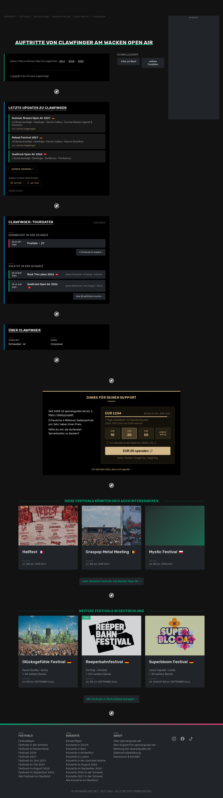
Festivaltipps (26, 741)
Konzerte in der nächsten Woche (86, 760)
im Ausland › (91, 252)
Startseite (10, 17)
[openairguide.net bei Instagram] (174, 739)
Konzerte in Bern (76, 748)
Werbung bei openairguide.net (132, 748)
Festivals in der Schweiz (33, 744)
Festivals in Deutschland (33, 748)
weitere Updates (21, 169)
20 (129, 433)
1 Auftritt (15, 76)
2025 (81, 61)
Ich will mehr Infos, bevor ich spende (111, 469)
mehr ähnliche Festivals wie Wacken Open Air (110, 581)
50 (146, 433)
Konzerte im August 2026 (81, 764)
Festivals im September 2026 (36, 772)
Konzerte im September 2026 (84, 768)
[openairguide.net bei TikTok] (191, 739)
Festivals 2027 (27, 756)
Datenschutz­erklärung (127, 752)
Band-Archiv (81, 17)
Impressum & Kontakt (126, 756)
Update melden (15, 190)
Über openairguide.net (127, 741)
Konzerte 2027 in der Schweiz (84, 776)
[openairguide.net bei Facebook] (183, 739)
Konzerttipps (74, 741)
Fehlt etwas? (99, 222)
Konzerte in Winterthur (80, 752)
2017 (62, 61)
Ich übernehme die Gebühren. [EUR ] (131, 443)
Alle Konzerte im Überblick (82, 780)
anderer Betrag (163, 433)
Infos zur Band (128, 61)
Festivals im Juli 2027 (31, 764)
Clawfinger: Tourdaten (30, 222)
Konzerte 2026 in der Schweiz (84, 772)
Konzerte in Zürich (77, 744)
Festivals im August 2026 (34, 768)
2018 (71, 61)
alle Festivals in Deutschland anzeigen (110, 699)
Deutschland (41, 17)
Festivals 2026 (27, 752)
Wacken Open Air (61, 17)
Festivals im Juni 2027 (32, 760)
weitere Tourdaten (153, 63)
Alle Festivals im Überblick (34, 776)
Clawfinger (98, 17)
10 (112, 433)
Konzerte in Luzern (77, 756)
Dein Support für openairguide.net (134, 744)
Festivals (24, 17)
